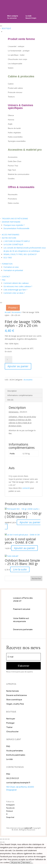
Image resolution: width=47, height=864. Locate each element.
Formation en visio (11, 267)
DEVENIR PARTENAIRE (11, 222)
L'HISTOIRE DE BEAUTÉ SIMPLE (17, 241)
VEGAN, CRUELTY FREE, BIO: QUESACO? (20, 254)
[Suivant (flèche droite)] (4, 842)
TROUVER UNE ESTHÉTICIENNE (15, 218)
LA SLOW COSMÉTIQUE (13, 244)
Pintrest (9, 811)
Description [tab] (12, 391)
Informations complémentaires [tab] (20, 395)
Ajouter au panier (18, 366)
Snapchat (10, 817)
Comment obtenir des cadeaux (16, 283)
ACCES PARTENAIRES (10, 234)
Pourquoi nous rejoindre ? (14, 225)
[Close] (1, 302)
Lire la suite (20, 569)
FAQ (3, 280)
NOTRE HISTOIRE (9, 238)
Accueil (7, 312)
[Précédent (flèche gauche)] (1, 842)
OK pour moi (15, 862)
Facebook (10, 808)
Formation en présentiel (13, 270)
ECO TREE (8, 257)
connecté (26, 488)
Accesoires (16, 312)
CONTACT (6, 276)
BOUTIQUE (6, 28)
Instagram (10, 805)
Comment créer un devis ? (14, 293)
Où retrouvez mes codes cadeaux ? (18, 286)
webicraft (28, 828)
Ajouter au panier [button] (30, 522)
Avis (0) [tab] (10, 400)
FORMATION (7, 264)
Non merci (26, 862)
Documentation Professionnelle (16, 228)
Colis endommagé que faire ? (15, 289)
